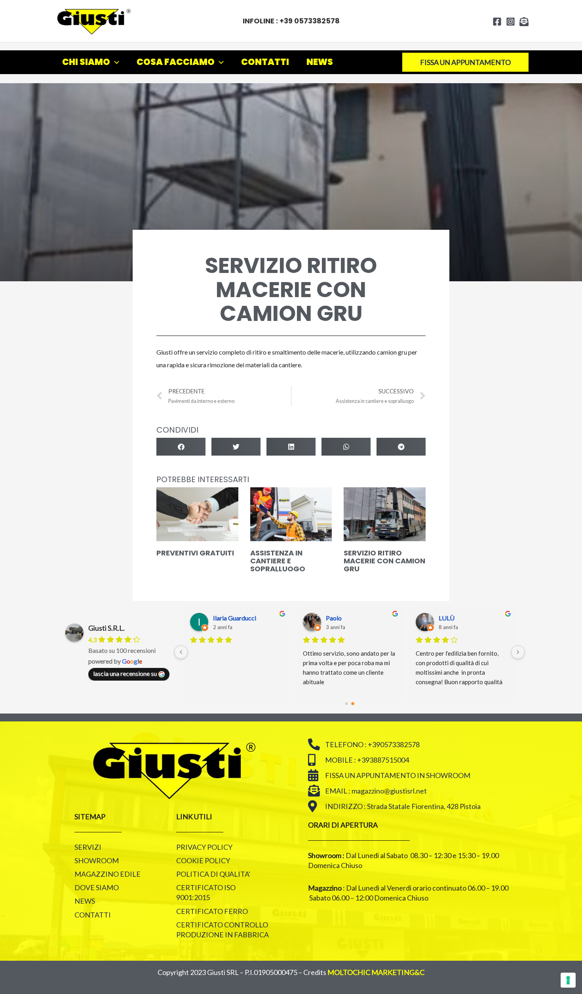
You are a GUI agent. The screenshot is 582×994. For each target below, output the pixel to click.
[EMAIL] (524, 21)
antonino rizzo (458, 618)
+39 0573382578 (310, 21)
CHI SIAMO (86, 62)
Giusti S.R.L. (106, 628)
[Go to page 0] (346, 704)
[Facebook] (497, 21)
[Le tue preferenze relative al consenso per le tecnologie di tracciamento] (568, 980)
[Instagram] (510, 21)
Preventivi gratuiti (195, 553)
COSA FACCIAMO (176, 62)
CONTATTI (265, 62)
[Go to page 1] (352, 703)
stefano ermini (345, 618)
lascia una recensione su (125, 673)
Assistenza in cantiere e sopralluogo (277, 561)
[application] (114, 62)
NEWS (319, 62)
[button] (180, 447)
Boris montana (233, 618)
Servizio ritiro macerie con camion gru (384, 561)
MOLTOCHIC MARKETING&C (375, 972)
